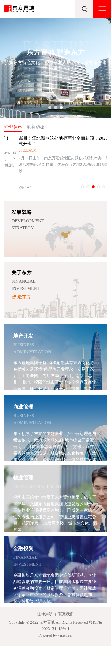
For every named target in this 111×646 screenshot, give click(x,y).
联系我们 (66, 614)
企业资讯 (13, 126)
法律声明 (45, 614)
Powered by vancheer (55, 635)
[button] (49, 107)
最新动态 (35, 126)
